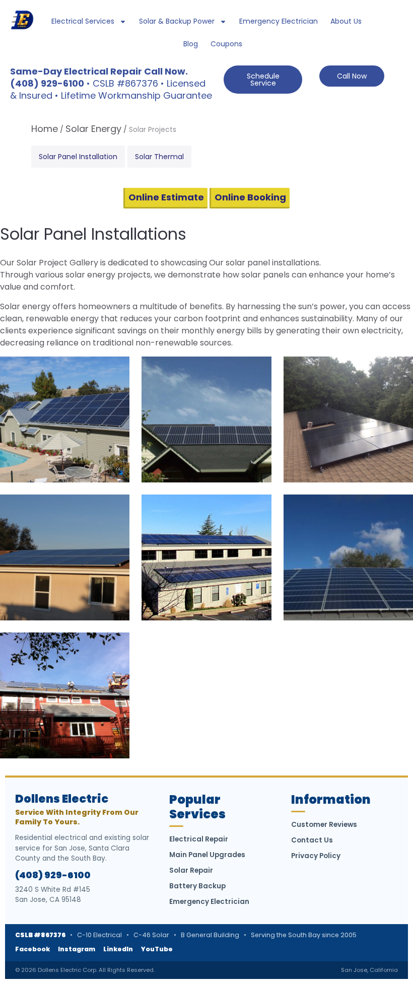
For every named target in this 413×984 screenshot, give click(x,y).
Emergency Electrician (278, 21)
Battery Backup (197, 886)
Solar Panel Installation (78, 157)
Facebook (32, 949)
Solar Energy (93, 128)
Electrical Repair (198, 839)
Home (44, 128)
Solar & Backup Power (177, 21)
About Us (346, 21)
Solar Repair (191, 870)
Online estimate (166, 197)
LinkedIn (118, 949)
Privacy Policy (315, 856)
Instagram (76, 949)
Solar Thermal (159, 157)
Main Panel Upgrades (207, 855)
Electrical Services (82, 21)
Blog (190, 44)
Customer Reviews (324, 824)
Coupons (226, 44)
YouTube (157, 949)
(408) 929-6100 (53, 875)
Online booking (250, 197)
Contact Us (312, 840)
